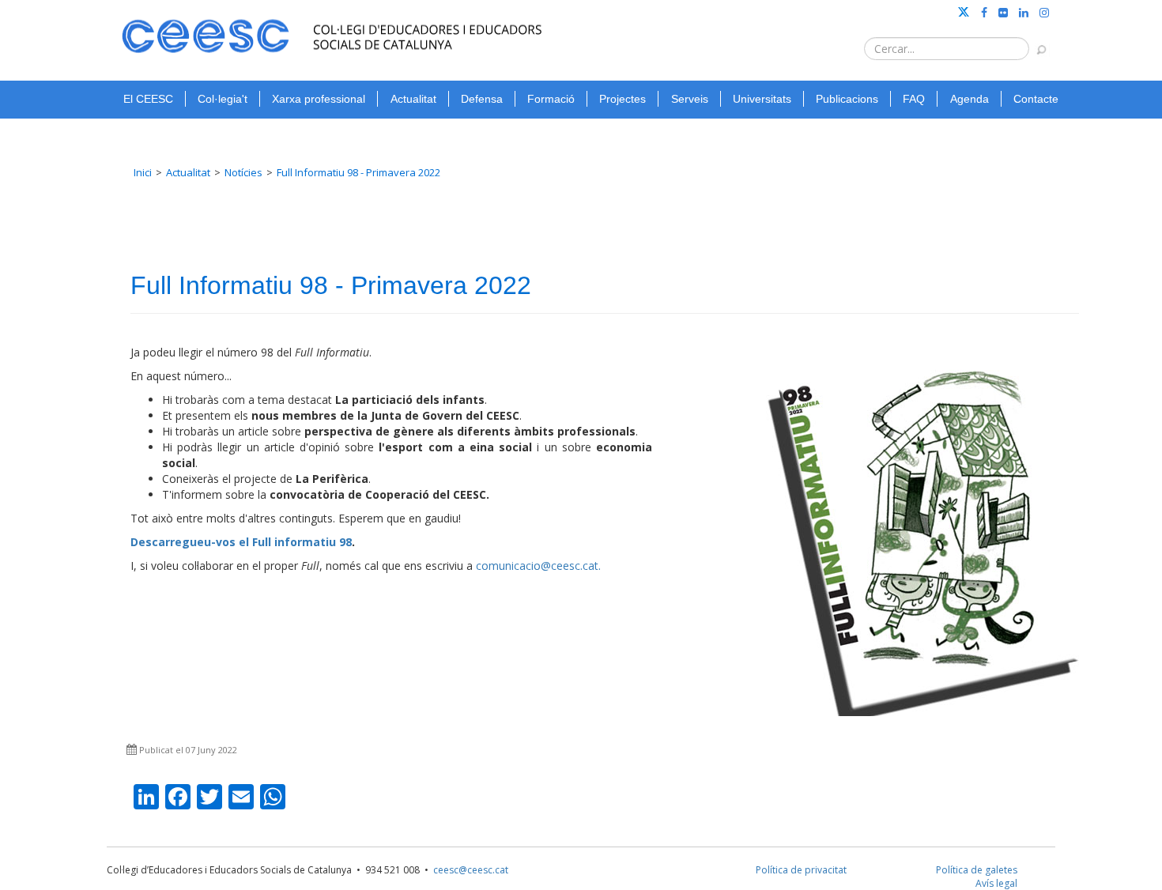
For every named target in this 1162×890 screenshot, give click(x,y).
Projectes (622, 98)
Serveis (689, 98)
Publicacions (847, 98)
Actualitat (413, 98)
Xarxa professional (318, 98)
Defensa (482, 98)
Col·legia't (222, 98)
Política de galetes (976, 870)
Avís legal (996, 883)
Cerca (1033, 42)
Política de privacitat (801, 870)
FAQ (914, 98)
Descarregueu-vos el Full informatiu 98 (241, 541)
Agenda (969, 98)
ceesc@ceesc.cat (470, 870)
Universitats (762, 98)
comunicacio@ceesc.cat (537, 565)
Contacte (1035, 98)
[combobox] (946, 48)
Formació (551, 98)
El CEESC (148, 98)
